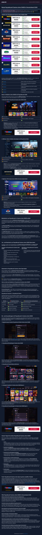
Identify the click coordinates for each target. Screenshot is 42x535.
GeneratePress (25, 533)
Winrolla (4, 81)
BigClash (4, 86)
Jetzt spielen (33, 132)
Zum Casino (35, 19)
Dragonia (4, 89)
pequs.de (4, 2)
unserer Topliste (15, 338)
